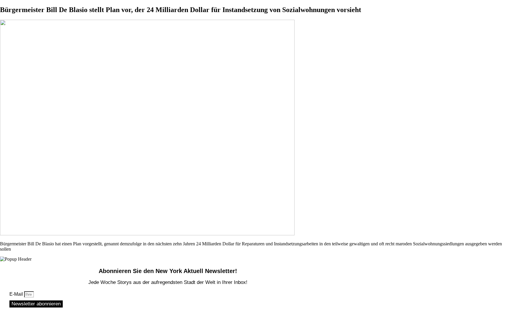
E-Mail (16, 294)
